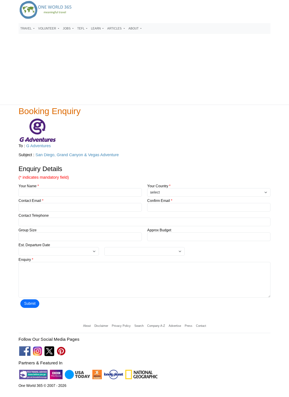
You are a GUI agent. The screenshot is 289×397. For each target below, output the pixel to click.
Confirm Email (159, 201)
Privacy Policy (121, 325)
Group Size (28, 230)
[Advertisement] (144, 67)
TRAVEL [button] (26, 28)
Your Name (29, 186)
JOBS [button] (67, 28)
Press (188, 325)
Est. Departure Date (34, 245)
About (87, 325)
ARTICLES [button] (115, 28)
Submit (29, 303)
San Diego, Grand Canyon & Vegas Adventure (77, 155)
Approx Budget (159, 230)
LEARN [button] (96, 28)
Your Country (158, 186)
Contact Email (31, 201)
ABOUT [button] (134, 28)
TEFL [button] (81, 28)
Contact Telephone (34, 215)
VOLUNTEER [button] (47, 28)
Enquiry (26, 260)
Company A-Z (156, 325)
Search (139, 325)
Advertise (175, 325)
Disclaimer (101, 325)
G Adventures (38, 146)
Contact (201, 325)
